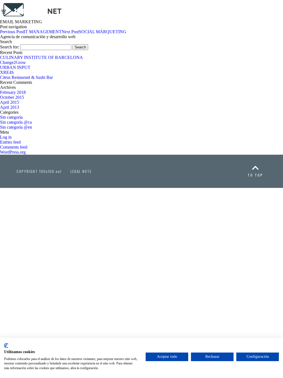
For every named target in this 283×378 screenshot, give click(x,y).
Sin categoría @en (16, 127)
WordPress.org (13, 152)
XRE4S (7, 72)
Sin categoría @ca (16, 122)
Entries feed (10, 142)
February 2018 (13, 92)
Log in (6, 137)
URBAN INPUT (15, 67)
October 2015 (12, 97)
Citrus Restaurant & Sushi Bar (26, 77)
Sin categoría (11, 117)
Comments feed (13, 147)
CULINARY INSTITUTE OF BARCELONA (41, 57)
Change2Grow (13, 62)
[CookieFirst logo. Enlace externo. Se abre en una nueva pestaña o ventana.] (6, 345)
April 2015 (9, 102)
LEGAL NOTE (81, 171)
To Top (255, 175)
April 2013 (9, 107)
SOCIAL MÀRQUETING (94, 31)
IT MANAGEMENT (31, 31)
